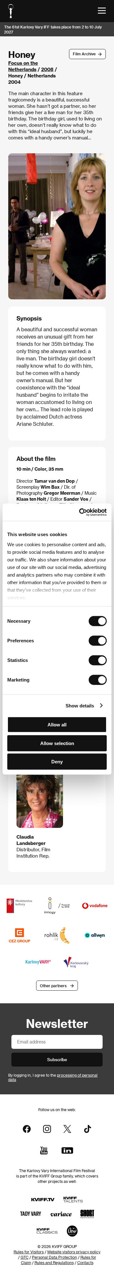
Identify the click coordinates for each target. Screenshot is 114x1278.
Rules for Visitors (29, 1252)
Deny (57, 761)
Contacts (85, 1262)
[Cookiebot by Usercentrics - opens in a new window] (80, 512)
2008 (47, 69)
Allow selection (57, 743)
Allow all (57, 724)
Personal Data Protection (54, 1257)
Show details (80, 705)
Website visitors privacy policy (73, 1252)
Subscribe (57, 1059)
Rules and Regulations (54, 1262)
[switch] (98, 641)
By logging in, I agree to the (53, 1077)
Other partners (53, 985)
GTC (24, 1257)
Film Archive (84, 54)
